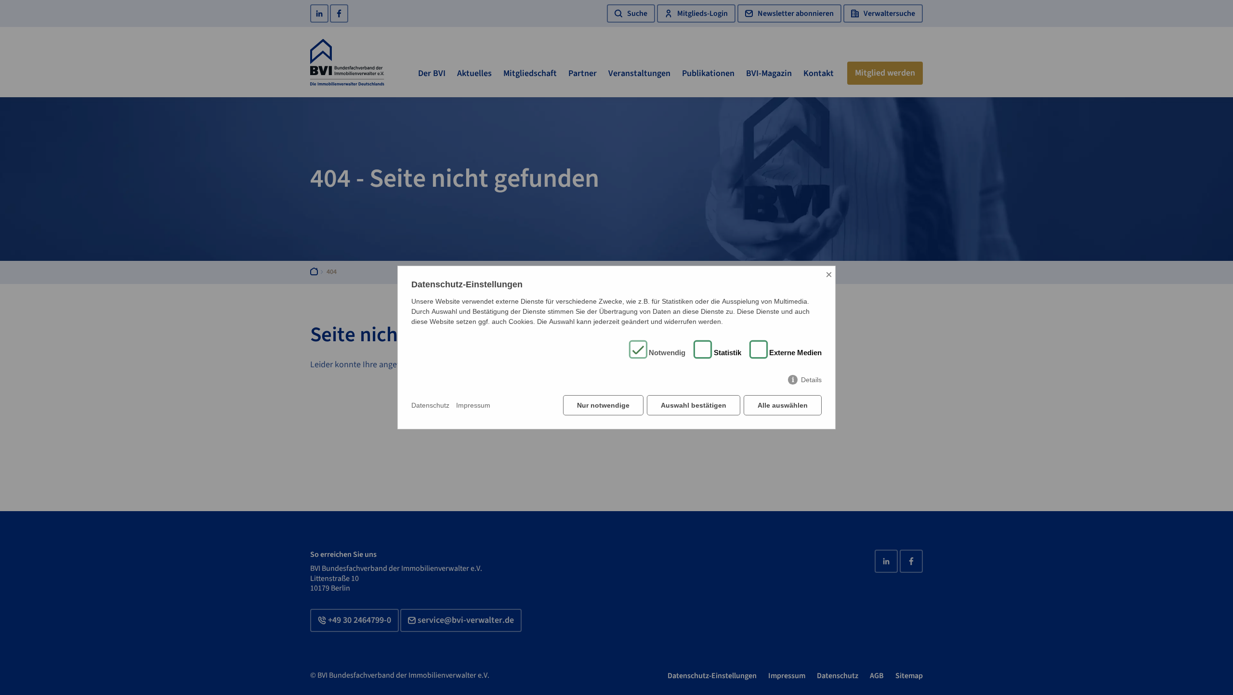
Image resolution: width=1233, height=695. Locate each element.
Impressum (473, 405)
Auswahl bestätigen (693, 405)
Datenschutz (430, 405)
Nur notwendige (603, 405)
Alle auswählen (783, 405)
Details (811, 380)
